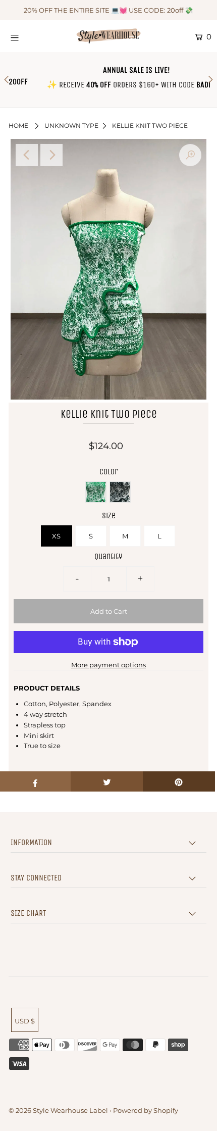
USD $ (25, 1021)
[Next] (51, 155)
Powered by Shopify (145, 1110)
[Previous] (27, 155)
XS (56, 536)
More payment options (108, 665)
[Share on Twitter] (107, 781)
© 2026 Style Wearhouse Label (58, 1110)
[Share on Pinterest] (179, 781)
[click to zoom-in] (190, 155)
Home (18, 125)
